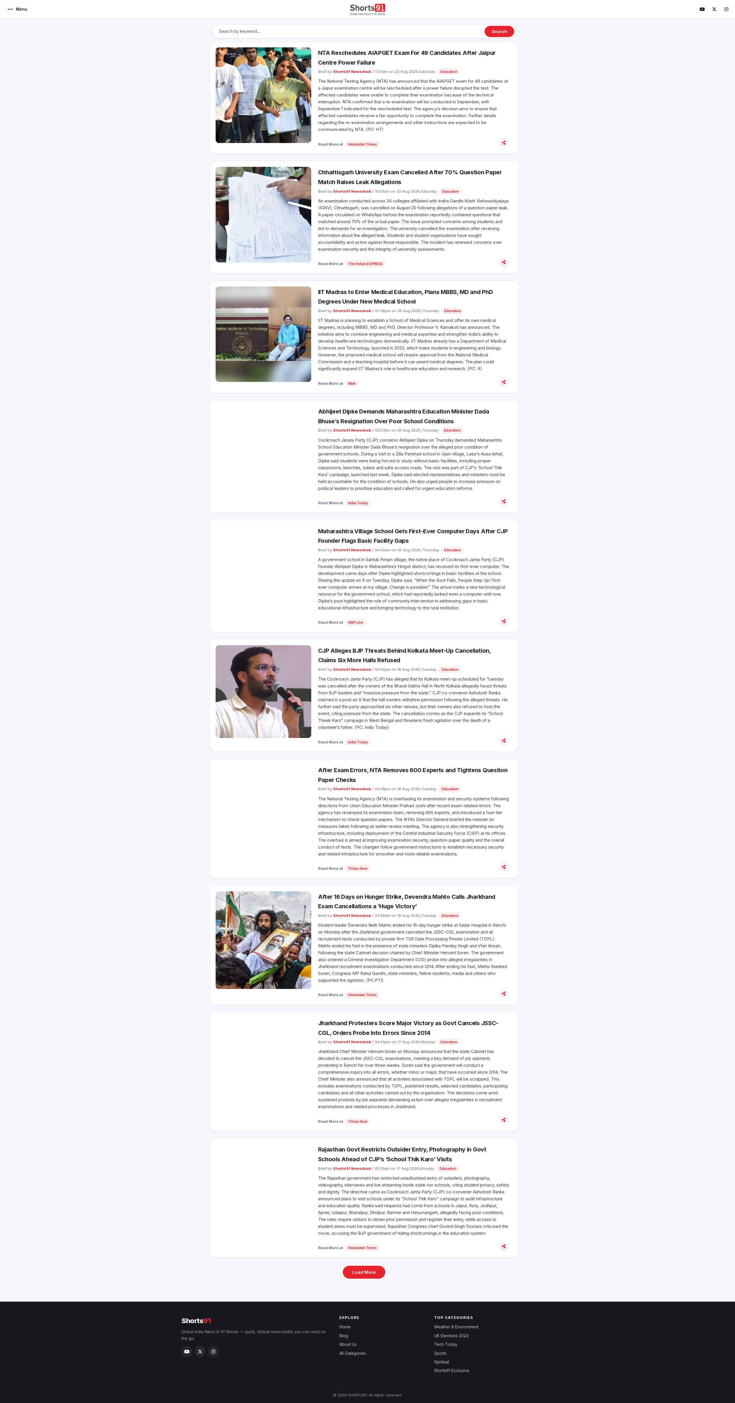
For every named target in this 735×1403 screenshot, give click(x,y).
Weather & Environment (456, 1326)
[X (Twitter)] (714, 9)
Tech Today (445, 1344)
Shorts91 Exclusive (451, 1370)
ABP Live (355, 622)
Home (345, 1326)
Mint (351, 383)
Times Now (358, 868)
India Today (358, 503)
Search (499, 31)
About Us (348, 1344)
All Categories (352, 1353)
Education (448, 71)
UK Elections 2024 (451, 1335)
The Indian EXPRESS (365, 264)
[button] (17, 9)
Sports (440, 1353)
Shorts (196, 1321)
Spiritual (441, 1361)
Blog (343, 1335)
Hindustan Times (362, 144)
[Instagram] (726, 9)
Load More (364, 1272)
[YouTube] (702, 9)
